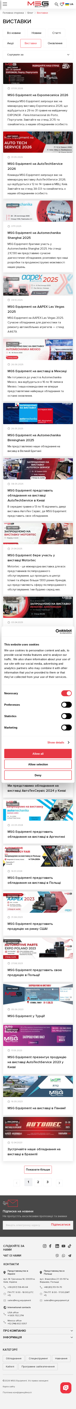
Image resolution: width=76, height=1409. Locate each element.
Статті (56, 33)
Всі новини (14, 33)
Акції (10, 43)
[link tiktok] (70, 1246)
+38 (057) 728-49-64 (18, 1287)
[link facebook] (51, 1246)
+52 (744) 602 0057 (17, 1322)
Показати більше (38, 1169)
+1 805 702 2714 (16, 1314)
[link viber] (57, 1255)
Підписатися (60, 1224)
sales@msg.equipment (19, 1300)
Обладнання (13, 1358)
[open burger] (5, 4)
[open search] (56, 4)
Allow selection (38, 764)
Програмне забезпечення (38, 1366)
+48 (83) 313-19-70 (53, 1287)
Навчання (61, 1358)
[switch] (66, 705)
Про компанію (14, 1331)
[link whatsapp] (63, 1255)
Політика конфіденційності (17, 1392)
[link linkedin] (57, 1246)
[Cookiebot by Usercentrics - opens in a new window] (55, 631)
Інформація (12, 1337)
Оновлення (55, 43)
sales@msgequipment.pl (56, 1300)
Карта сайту (9, 1386)
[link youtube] (63, 1246)
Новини (36, 33)
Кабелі (10, 1366)
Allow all (38, 753)
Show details (55, 742)
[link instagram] (44, 1246)
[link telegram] (70, 1255)
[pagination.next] (59, 1183)
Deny (38, 775)
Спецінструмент (38, 1358)
